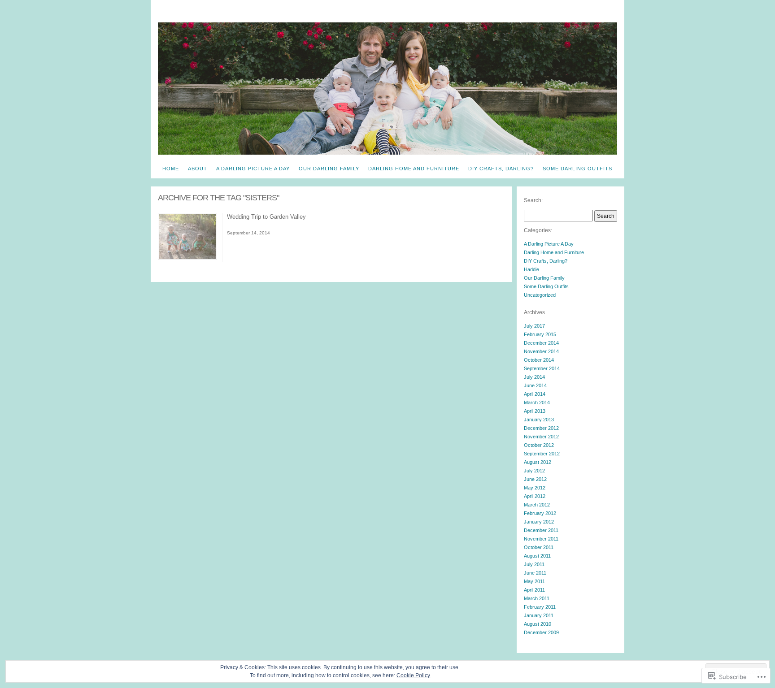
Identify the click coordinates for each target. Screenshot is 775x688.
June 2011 (535, 572)
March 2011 (536, 598)
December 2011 (541, 530)
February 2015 (540, 334)
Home (170, 168)
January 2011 (538, 615)
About (197, 168)
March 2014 (537, 402)
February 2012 (540, 513)
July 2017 (534, 326)
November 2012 (541, 436)
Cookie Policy (413, 675)
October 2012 (539, 445)
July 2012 (534, 470)
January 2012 (539, 521)
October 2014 (539, 360)
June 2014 (535, 385)
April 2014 (534, 394)
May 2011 (534, 581)
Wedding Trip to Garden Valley (266, 216)
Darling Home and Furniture (413, 168)
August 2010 (537, 624)
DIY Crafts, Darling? (501, 168)
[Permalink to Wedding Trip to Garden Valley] (187, 258)
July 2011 (534, 564)
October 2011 (538, 547)
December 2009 (541, 632)
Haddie (531, 269)
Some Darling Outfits (577, 168)
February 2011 (540, 607)
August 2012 (537, 462)
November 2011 (541, 538)
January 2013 (539, 419)
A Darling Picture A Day (253, 168)
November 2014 (541, 351)
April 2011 (534, 590)
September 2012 (542, 453)
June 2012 (535, 479)
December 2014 (541, 343)
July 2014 (534, 377)
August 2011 (537, 555)
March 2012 (537, 504)
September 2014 (542, 368)
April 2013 (534, 411)
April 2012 (534, 496)
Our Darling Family (329, 168)
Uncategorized (540, 295)
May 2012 (534, 487)
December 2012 (541, 428)
